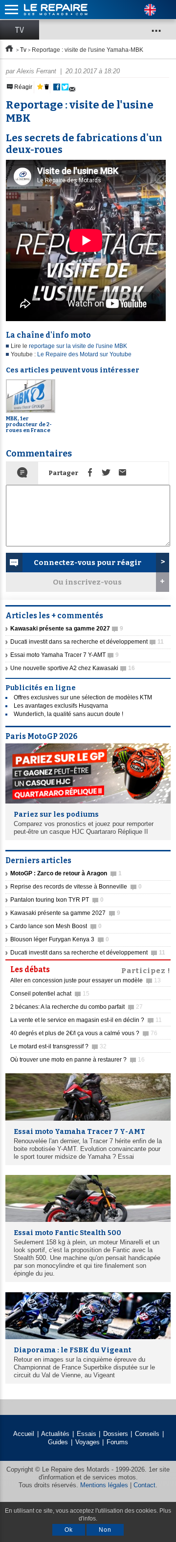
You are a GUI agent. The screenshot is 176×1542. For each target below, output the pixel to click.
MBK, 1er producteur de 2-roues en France (29, 424)
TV (19, 29)
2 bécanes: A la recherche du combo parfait (76, 1006)
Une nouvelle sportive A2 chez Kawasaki (72, 668)
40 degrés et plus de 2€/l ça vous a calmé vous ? (83, 1033)
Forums (117, 1442)
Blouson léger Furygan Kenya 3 (59, 939)
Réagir (22, 87)
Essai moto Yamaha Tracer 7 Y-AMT (64, 655)
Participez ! (146, 969)
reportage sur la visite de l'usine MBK (78, 346)
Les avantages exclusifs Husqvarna (61, 705)
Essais (86, 1433)
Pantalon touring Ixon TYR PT (57, 899)
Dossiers (115, 1433)
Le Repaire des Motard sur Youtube (84, 354)
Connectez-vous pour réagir (87, 562)
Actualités (55, 1433)
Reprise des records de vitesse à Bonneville (76, 886)
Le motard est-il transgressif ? (58, 1046)
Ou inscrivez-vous (87, 582)
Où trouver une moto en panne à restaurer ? (77, 1059)
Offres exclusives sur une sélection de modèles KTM (83, 697)
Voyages (87, 1442)
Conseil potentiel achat (49, 993)
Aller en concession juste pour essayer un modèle (85, 980)
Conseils (147, 1433)
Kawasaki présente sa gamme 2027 (65, 913)
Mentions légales (104, 1485)
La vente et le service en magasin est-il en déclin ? (86, 1020)
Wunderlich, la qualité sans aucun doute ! (68, 714)
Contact (144, 1485)
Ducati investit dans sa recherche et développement (87, 641)
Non (105, 1529)
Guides (58, 1442)
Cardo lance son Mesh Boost (56, 926)
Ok (69, 1529)
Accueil (23, 1433)
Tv (23, 49)
